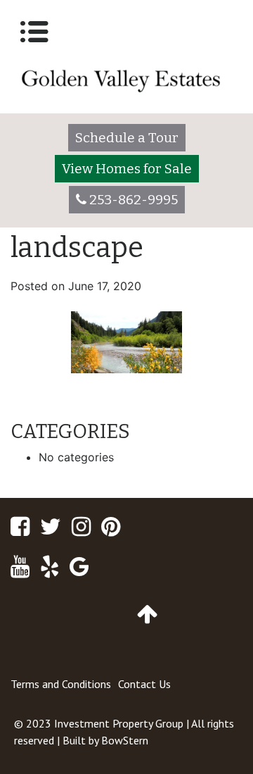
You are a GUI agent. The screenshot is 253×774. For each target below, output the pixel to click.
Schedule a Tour (127, 138)
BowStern (124, 740)
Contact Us (144, 684)
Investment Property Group (118, 723)
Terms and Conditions (61, 684)
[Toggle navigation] (34, 32)
